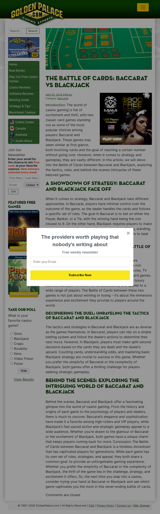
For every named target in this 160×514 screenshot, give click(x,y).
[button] (80, 240)
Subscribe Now (80, 275)
